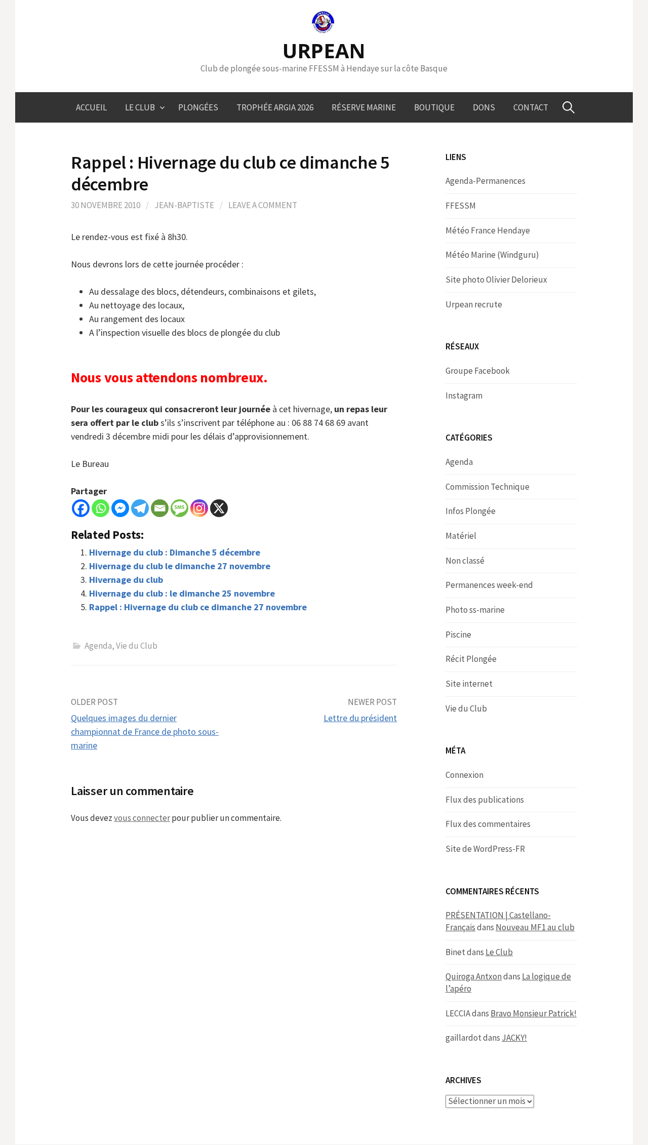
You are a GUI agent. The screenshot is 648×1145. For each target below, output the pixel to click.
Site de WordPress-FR (485, 848)
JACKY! (514, 1037)
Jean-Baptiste (184, 205)
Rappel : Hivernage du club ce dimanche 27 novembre (198, 607)
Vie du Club (136, 645)
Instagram (464, 395)
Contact (530, 107)
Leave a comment (262, 205)
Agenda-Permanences (485, 180)
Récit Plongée (471, 658)
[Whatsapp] (100, 508)
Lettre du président (360, 718)
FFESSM (461, 205)
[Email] (160, 508)
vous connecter (142, 817)
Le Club (140, 107)
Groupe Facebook (478, 370)
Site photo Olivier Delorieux (496, 279)
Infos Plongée (471, 511)
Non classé (465, 560)
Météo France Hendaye (488, 230)
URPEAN (324, 50)
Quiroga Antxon (474, 976)
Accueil (91, 107)
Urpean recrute (474, 304)
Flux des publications (485, 799)
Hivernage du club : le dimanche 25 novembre (182, 593)
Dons (484, 107)
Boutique (434, 107)
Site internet (469, 683)
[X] (219, 508)
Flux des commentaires (488, 824)
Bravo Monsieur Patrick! (534, 1013)
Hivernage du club (126, 579)
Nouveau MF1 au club (535, 927)
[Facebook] (81, 508)
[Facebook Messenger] (120, 508)
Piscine (458, 634)
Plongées (198, 107)
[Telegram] (140, 508)
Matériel (461, 535)
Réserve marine (364, 107)
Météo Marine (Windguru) (492, 254)
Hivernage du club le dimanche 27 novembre (179, 566)
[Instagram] (199, 508)
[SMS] (179, 508)
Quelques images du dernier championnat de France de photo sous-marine (145, 731)
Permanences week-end (489, 584)
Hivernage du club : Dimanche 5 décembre (174, 552)
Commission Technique (488, 486)
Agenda (98, 645)
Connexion (464, 774)
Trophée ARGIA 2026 (274, 107)
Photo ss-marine (475, 609)
